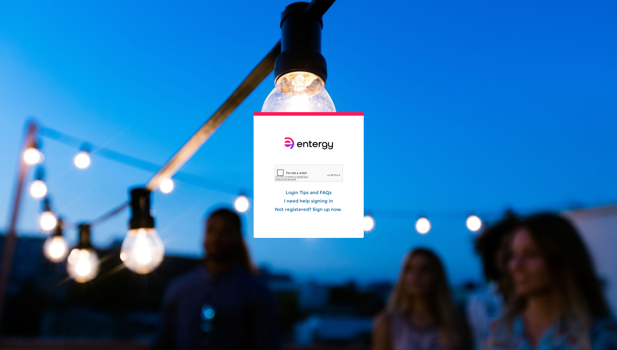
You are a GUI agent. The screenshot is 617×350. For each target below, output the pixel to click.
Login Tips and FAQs (309, 192)
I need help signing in (308, 201)
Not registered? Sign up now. (308, 209)
